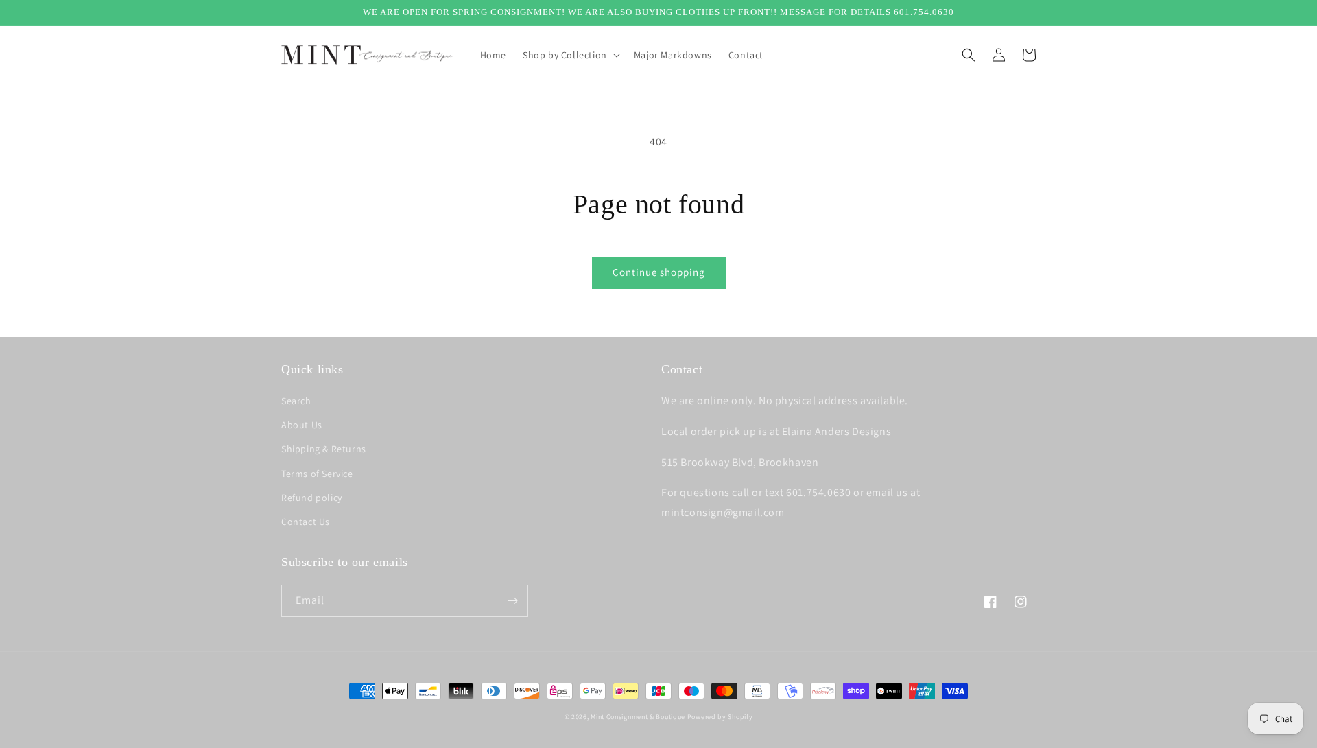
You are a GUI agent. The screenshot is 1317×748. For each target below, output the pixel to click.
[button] (570, 54)
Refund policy (311, 497)
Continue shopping (659, 272)
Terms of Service (317, 473)
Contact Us (305, 521)
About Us (301, 425)
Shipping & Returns (323, 449)
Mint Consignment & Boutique (638, 716)
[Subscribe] (512, 601)
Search (296, 401)
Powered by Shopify (720, 716)
